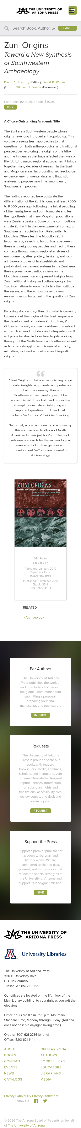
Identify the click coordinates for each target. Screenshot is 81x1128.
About (10, 1049)
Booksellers (52, 1061)
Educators (50, 1067)
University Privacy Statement (37, 1095)
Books (10, 1055)
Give (40, 892)
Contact (12, 1061)
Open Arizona (53, 1049)
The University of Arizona (26, 1125)
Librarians (50, 1073)
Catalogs (13, 1079)
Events (10, 1067)
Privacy (9, 1095)
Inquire (40, 715)
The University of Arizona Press (39, 10)
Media (46, 1079)
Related (30, 607)
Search (67, 28)
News (9, 1073)
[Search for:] (40, 28)
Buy (10, 107)
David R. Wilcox (54, 82)
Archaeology (35, 617)
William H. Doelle (28, 87)
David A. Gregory (16, 82)
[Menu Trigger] (71, 10)
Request (40, 811)
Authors (48, 1055)
